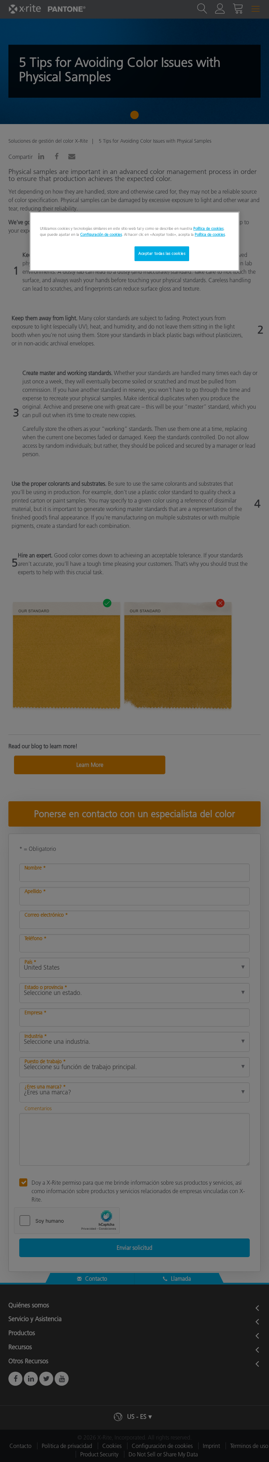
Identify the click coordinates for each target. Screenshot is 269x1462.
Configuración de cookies (101, 234)
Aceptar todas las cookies (161, 253)
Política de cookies (208, 228)
